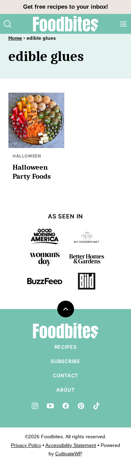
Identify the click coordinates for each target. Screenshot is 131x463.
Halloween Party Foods (32, 171)
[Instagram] (35, 406)
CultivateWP (68, 453)
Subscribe (65, 361)
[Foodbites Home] (65, 24)
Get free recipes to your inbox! (65, 6)
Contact (65, 375)
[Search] (7, 24)
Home (15, 38)
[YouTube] (50, 406)
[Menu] (123, 24)
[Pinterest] (81, 406)
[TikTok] (96, 406)
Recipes (65, 347)
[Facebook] (65, 406)
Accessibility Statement (70, 445)
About (65, 390)
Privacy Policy (26, 445)
